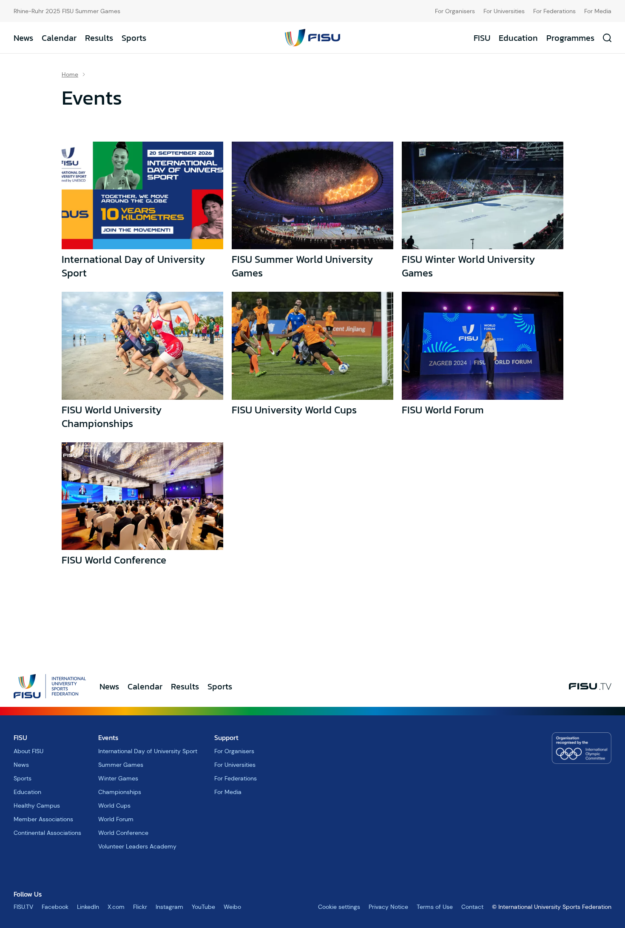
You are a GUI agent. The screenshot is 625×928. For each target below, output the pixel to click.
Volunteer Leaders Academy (137, 846)
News (23, 37)
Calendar (59, 37)
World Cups (114, 805)
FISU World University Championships (112, 416)
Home (70, 74)
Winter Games (118, 778)
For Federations (554, 11)
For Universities (504, 11)
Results (99, 37)
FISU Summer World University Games (302, 266)
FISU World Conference (114, 559)
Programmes (570, 37)
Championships (119, 792)
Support (226, 737)
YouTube (203, 907)
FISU (482, 37)
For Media (597, 11)
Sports (134, 37)
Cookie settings (339, 907)
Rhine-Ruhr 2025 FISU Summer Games (67, 11)
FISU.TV (23, 907)
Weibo (232, 907)
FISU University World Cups (294, 409)
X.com (116, 907)
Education (518, 37)
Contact (472, 907)
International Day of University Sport (133, 266)
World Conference (123, 833)
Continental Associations (47, 833)
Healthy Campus (37, 805)
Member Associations (43, 819)
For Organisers (455, 11)
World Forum (116, 819)
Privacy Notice (388, 907)
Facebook (55, 907)
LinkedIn (88, 907)
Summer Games (120, 765)
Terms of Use (435, 907)
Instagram (169, 907)
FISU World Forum (443, 409)
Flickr (140, 907)
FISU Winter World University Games (468, 266)
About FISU (28, 751)
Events (108, 737)
